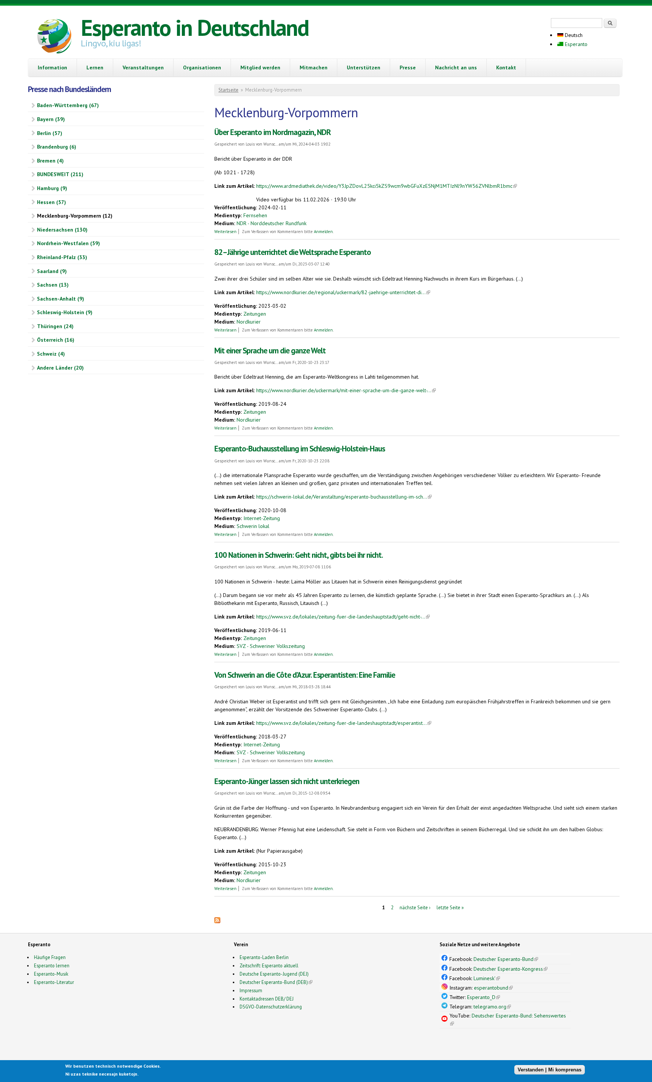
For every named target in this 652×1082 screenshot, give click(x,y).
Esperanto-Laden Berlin (264, 957)
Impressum (251, 990)
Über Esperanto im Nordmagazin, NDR (272, 132)
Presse (408, 67)
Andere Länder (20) (60, 367)
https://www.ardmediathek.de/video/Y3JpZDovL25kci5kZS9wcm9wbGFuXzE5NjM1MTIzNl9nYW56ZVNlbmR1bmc (386, 186)
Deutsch (573, 35)
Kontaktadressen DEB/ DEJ (267, 999)
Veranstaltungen (143, 67)
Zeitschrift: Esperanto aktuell (269, 965)
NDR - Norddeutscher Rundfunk (271, 223)
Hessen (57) (51, 202)
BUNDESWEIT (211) (60, 174)
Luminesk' (487, 978)
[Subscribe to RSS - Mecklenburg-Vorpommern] (217, 921)
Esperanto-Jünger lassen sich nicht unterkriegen (286, 781)
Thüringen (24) (55, 326)
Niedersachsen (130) (62, 229)
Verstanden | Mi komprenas (549, 1070)
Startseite (228, 90)
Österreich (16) (55, 339)
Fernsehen (255, 215)
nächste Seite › (415, 907)
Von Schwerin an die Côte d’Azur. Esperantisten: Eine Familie (304, 675)
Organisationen (202, 67)
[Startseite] (54, 37)
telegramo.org (492, 1006)
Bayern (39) (51, 119)
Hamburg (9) (52, 188)
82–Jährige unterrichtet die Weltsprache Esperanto (292, 252)
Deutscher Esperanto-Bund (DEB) (274, 982)
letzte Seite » (450, 907)
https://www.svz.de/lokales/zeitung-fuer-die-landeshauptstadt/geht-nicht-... (343, 616)
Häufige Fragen (50, 957)
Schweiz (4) (51, 353)
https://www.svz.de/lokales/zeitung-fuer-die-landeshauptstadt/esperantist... (343, 723)
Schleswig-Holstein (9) (64, 312)
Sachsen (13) (53, 284)
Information (52, 67)
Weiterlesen (225, 231)
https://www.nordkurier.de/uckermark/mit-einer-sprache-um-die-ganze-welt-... (346, 390)
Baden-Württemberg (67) (68, 105)
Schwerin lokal (253, 526)
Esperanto (575, 44)
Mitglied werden (260, 67)
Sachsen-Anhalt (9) (60, 298)
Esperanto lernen (51, 965)
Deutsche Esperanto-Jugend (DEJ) (274, 974)
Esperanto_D (483, 997)
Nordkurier (249, 321)
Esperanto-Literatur (54, 982)
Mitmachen (314, 67)
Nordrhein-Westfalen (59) (68, 243)
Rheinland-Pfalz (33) (62, 257)
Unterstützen (363, 67)
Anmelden (323, 231)
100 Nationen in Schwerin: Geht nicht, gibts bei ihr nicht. (298, 555)
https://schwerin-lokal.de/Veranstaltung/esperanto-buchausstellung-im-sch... (344, 496)
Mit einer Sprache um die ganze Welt (270, 350)
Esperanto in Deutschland (195, 27)
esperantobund (493, 987)
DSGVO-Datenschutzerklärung (271, 1007)
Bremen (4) (50, 160)
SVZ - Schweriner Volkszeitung (271, 646)
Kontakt (506, 67)
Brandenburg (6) (56, 146)
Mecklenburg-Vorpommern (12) (74, 215)
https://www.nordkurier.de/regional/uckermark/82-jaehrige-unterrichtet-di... (343, 292)
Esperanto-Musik (51, 974)
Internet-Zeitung (261, 518)
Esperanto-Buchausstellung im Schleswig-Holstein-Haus (299, 449)
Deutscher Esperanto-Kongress (510, 968)
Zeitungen (254, 313)
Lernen (94, 67)
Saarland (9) (52, 271)
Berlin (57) (49, 133)
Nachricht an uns (456, 67)
